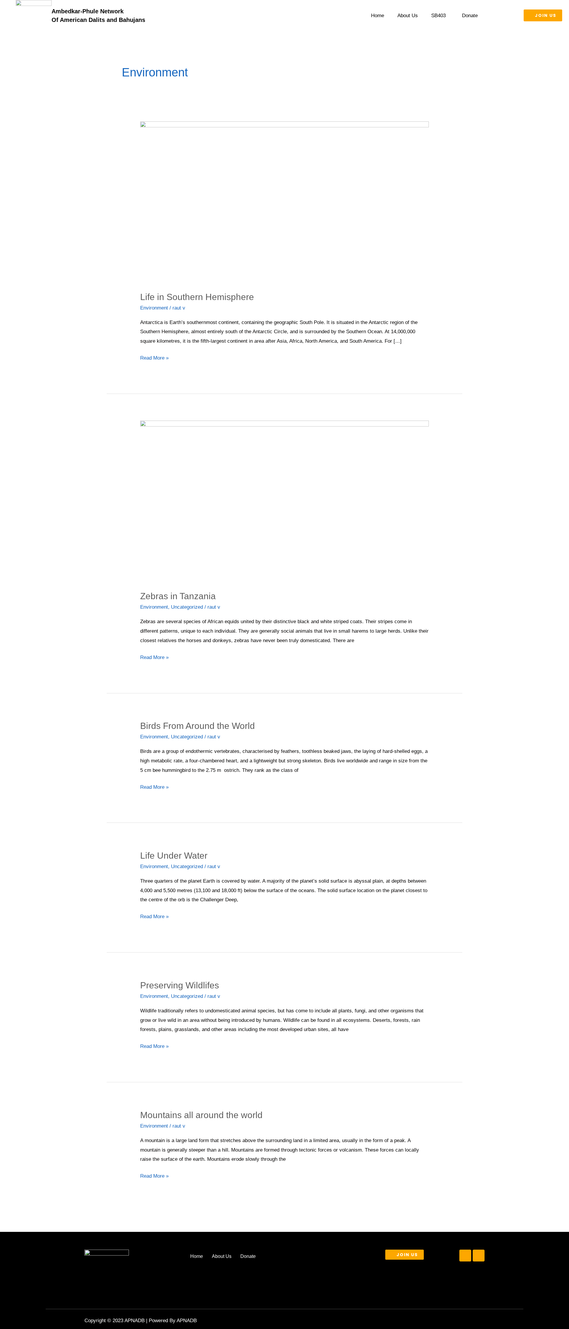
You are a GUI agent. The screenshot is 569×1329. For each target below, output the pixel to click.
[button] (440, 16)
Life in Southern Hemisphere (197, 297)
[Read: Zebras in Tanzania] (284, 501)
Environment (154, 308)
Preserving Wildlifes (179, 985)
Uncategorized (187, 607)
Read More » (154, 357)
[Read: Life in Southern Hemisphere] (284, 202)
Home (377, 15)
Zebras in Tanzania (178, 596)
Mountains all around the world (201, 1115)
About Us (407, 15)
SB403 (438, 15)
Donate (470, 15)
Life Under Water (173, 855)
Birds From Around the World (197, 726)
